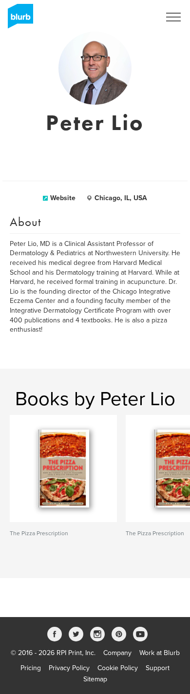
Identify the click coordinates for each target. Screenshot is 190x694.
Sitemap (95, 679)
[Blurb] (17, 19)
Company (117, 653)
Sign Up (135, 17)
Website (63, 198)
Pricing (30, 668)
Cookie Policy (117, 668)
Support (158, 668)
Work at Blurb (159, 653)
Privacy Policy (69, 668)
